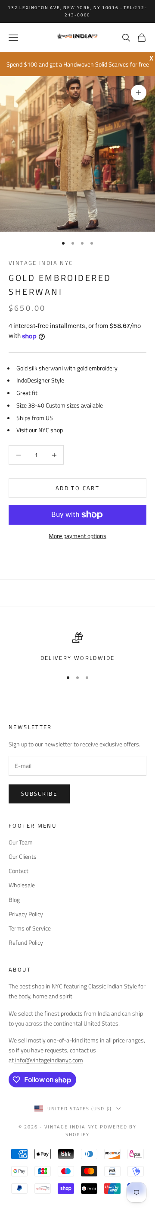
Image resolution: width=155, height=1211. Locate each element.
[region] (77, 647)
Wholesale (22, 884)
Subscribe (39, 793)
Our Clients (23, 856)
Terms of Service (30, 928)
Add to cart (77, 488)
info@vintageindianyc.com (48, 1059)
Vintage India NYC (41, 262)
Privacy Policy (26, 913)
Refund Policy (26, 942)
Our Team (21, 842)
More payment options (77, 535)
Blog (14, 899)
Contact (18, 870)
